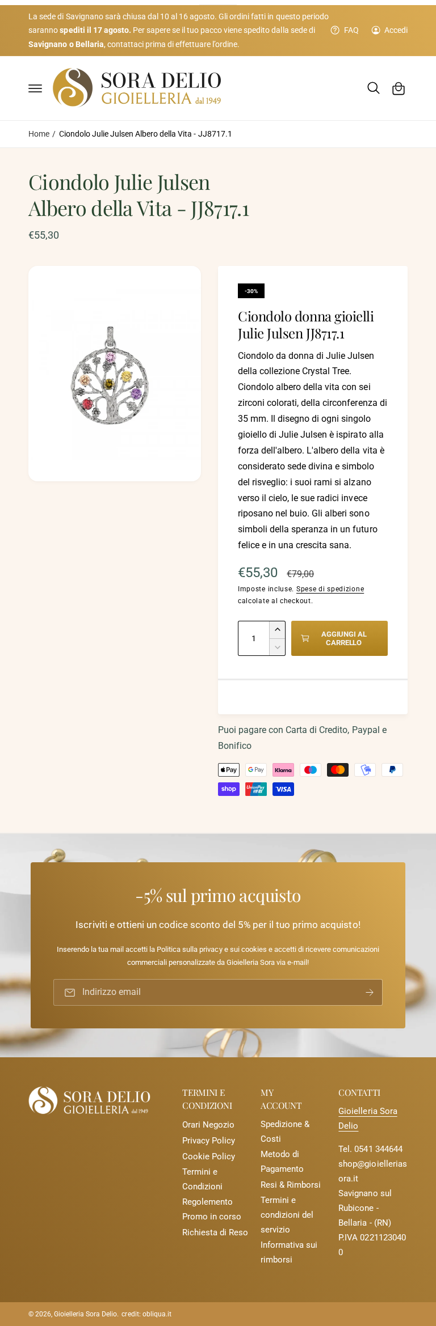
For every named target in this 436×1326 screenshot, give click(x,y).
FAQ (351, 30)
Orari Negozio (208, 1125)
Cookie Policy (208, 1157)
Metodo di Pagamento (282, 1162)
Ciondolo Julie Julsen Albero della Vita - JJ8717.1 (145, 133)
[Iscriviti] (369, 993)
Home (38, 133)
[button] (35, 88)
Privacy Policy (208, 1141)
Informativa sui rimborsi (289, 1252)
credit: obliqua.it (146, 1314)
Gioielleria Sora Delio (85, 1314)
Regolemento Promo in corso (211, 1209)
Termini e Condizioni (202, 1179)
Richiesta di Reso (215, 1233)
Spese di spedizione (330, 589)
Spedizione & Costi (285, 1132)
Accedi (396, 30)
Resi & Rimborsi (291, 1185)
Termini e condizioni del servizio (287, 1215)
